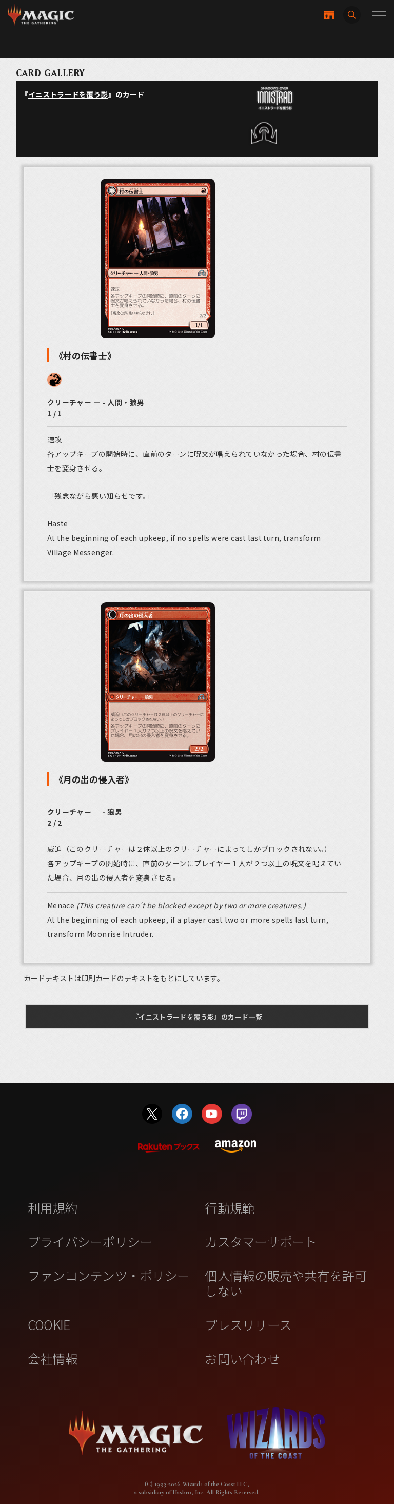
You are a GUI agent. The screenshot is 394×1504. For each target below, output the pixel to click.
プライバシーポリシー (90, 1241)
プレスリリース (248, 1324)
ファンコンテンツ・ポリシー (108, 1275)
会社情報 (52, 1358)
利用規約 (52, 1207)
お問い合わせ (242, 1358)
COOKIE (49, 1324)
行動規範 (229, 1207)
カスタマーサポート (261, 1241)
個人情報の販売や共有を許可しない (285, 1282)
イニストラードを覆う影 (68, 94)
